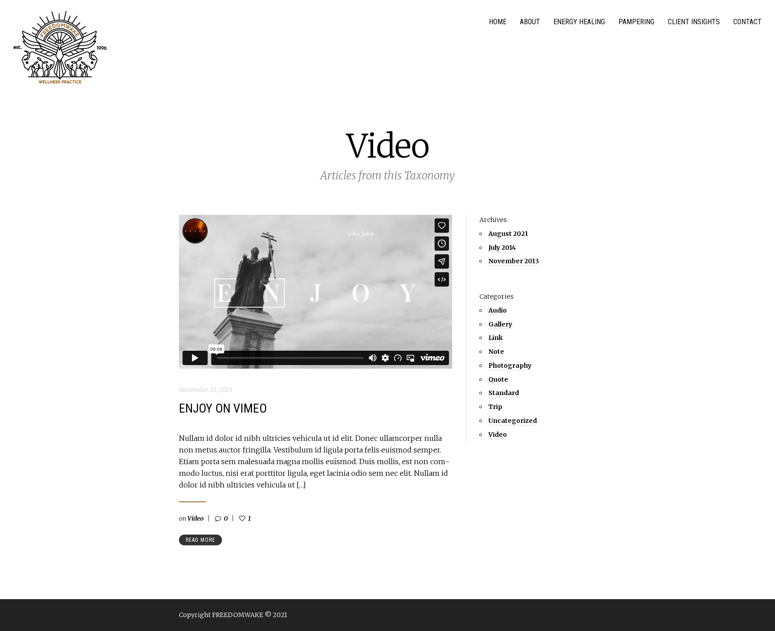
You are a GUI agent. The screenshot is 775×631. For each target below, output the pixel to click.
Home (497, 21)
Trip (495, 407)
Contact (747, 21)
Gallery (500, 324)
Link (495, 338)
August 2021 (508, 234)
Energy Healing (579, 21)
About (530, 21)
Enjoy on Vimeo (223, 408)
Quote (498, 379)
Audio (497, 310)
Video (195, 518)
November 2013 (513, 261)
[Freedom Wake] (60, 48)
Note (496, 352)
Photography (509, 365)
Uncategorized (512, 421)
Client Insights (694, 21)
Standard (503, 393)
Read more (200, 540)
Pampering (636, 21)
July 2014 (502, 248)
